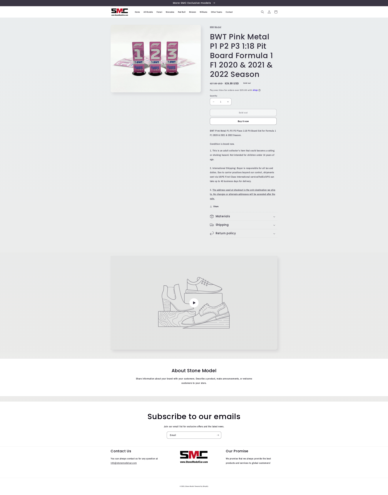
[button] (262, 12)
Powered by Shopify (201, 486)
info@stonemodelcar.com (124, 463)
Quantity (213, 95)
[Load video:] (194, 303)
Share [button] (216, 206)
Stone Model (189, 486)
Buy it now (243, 121)
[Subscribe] (217, 435)
